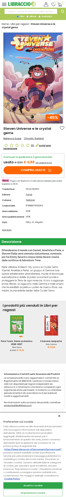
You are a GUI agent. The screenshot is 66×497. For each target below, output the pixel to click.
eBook (32, 16)
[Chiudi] (59, 416)
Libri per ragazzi (20, 24)
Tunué (29, 194)
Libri (21, 16)
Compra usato (33, 170)
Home (5, 24)
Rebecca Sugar (12, 138)
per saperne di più (44, 162)
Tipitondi (30, 200)
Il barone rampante (51, 341)
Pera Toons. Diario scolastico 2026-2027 (16, 343)
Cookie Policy (12, 478)
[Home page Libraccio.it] (22, 5)
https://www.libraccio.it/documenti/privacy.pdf (32, 449)
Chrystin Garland (34, 138)
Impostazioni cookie (33, 492)
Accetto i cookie (33, 485)
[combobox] (30, 11)
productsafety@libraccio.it (17, 405)
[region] (33, 454)
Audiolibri (46, 16)
